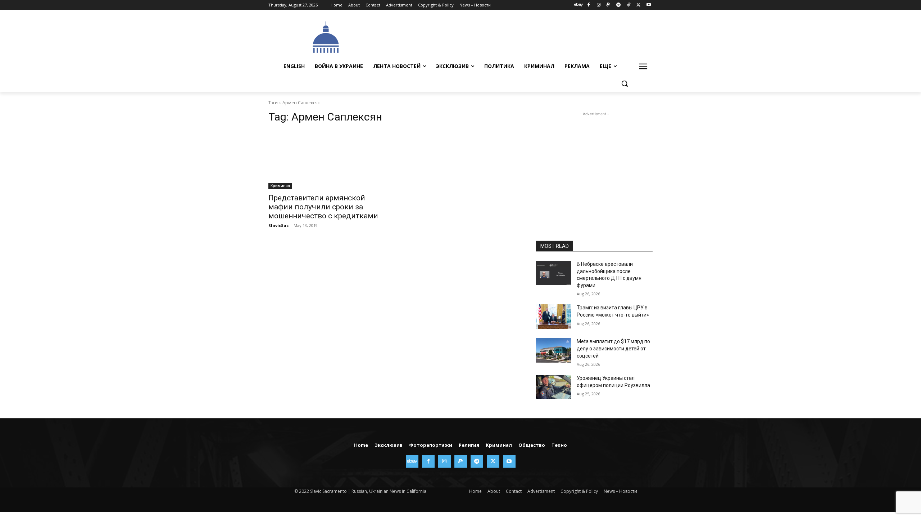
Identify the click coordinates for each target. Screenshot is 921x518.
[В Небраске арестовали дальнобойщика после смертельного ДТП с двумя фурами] (553, 273)
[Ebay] (579, 5)
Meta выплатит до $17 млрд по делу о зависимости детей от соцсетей (613, 348)
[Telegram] (618, 5)
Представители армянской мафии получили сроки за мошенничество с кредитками (323, 207)
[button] (624, 83)
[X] (638, 5)
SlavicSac (278, 225)
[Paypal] (608, 5)
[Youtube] (648, 5)
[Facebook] (588, 5)
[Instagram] (598, 5)
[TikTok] (629, 5)
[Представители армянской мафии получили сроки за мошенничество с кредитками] (326, 160)
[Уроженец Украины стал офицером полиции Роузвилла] (553, 387)
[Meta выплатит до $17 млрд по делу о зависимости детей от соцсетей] (553, 350)
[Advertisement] (514, 36)
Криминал (280, 185)
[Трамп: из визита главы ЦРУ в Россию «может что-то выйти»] (553, 316)
